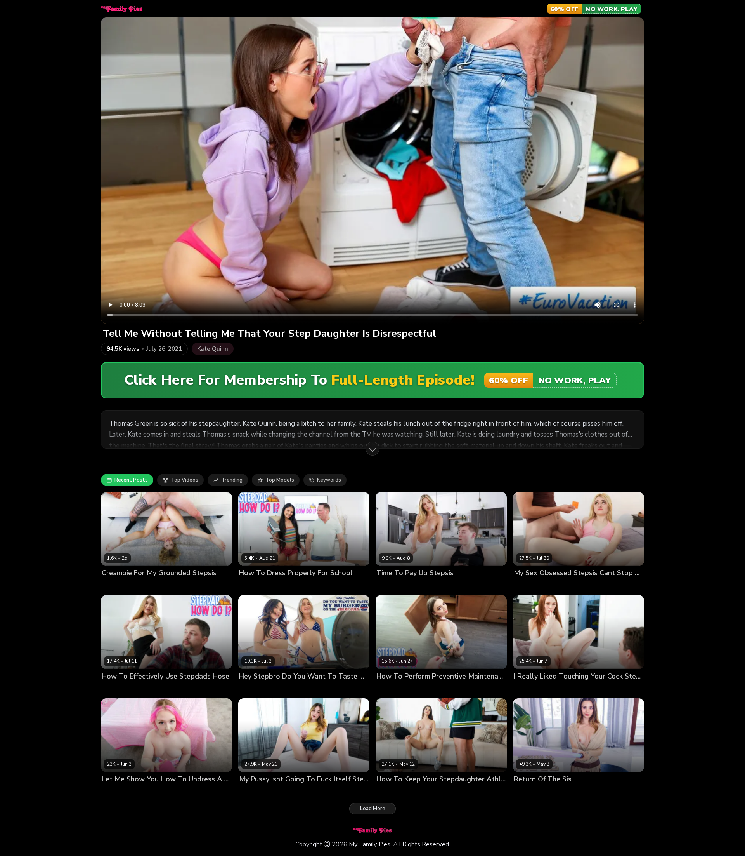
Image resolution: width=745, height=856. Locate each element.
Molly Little (390, 792)
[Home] (121, 9)
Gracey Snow (530, 586)
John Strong (286, 586)
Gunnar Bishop (156, 586)
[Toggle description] (372, 449)
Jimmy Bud (562, 586)
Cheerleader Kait (397, 586)
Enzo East (324, 689)
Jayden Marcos (142, 792)
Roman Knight (423, 792)
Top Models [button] (279, 480)
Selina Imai (389, 689)
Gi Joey (414, 689)
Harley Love (528, 689)
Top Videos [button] (184, 480)
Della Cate (252, 792)
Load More (372, 808)
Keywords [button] (329, 480)
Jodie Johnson (562, 689)
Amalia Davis (118, 689)
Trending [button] (232, 480)
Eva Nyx (111, 792)
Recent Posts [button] (131, 480)
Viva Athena (254, 586)
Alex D (145, 689)
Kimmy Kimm (254, 689)
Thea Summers (290, 689)
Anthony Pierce (439, 586)
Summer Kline (118, 586)
